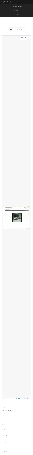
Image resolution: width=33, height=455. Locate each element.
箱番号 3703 (16, 10)
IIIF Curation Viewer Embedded (11, 398)
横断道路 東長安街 (17, 7)
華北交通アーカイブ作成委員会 (25, 398)
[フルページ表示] (4, 43)
